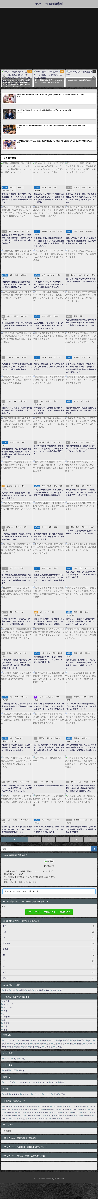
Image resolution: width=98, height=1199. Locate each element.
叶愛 (46, 1109)
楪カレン (85, 1112)
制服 (16, 275)
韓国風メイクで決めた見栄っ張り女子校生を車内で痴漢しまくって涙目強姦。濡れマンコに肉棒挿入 (17, 747)
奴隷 (90, 1040)
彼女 (48, 972)
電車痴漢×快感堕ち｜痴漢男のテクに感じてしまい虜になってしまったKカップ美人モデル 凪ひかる (81, 448)
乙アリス (18, 527)
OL (48, 938)
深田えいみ (40, 1115)
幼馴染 (22, 990)
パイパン (41, 696)
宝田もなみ (10, 527)
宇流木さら (6, 319)
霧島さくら (34, 1118)
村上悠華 (5, 615)
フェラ (48, 1094)
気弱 (14, 1070)
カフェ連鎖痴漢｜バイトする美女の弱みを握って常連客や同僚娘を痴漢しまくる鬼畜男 (17, 325)
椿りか (5, 404)
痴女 (23, 231)
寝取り (8, 781)
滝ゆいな (57, 738)
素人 (62, 990)
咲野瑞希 (50, 819)
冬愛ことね (38, 1109)
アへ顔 (60, 231)
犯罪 (75, 231)
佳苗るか (7, 1109)
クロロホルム (11, 1040)
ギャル (48, 978)
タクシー (7, 1007)
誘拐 (25, 1047)
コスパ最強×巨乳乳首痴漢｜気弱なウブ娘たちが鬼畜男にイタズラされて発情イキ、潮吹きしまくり (81, 706)
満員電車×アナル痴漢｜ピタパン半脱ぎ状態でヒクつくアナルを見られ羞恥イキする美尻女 (17, 495)
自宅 (11, 568)
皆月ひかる (6, 190)
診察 (18, 1047)
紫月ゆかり (77, 819)
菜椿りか (91, 187)
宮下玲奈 (5, 571)
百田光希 (41, 442)
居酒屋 (6, 1023)
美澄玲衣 (5, 489)
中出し (84, 187)
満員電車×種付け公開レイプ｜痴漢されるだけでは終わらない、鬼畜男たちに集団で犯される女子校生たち (81, 492)
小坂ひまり (70, 190)
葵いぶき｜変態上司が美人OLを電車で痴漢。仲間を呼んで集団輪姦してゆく (81, 281)
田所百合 (41, 738)
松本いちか (56, 1112)
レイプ (5, 278)
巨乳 (28, 231)
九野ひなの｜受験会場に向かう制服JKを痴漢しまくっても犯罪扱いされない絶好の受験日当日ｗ (16, 284)
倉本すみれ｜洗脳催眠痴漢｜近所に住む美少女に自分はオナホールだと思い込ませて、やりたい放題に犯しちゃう (49, 706)
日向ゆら (20, 1112)
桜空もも (76, 1112)
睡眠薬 (69, 823)
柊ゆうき (44, 231)
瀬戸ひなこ (17, 653)
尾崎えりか (18, 738)
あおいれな (22, 1106)
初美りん (12, 187)
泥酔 (41, 1043)
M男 (50, 187)
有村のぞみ (22, 401)
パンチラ (38, 1094)
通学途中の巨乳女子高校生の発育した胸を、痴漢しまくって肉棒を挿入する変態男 (81, 410)
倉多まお (17, 1109)
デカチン (26, 1094)
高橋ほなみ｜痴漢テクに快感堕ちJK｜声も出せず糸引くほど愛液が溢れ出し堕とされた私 (81, 574)
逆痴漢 (24, 357)
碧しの (78, 1115)
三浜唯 (12, 442)
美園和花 (14, 1118)
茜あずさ (24, 1118)
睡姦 (72, 1043)
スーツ (34, 1082)
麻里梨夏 (55, 1118)
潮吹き (37, 234)
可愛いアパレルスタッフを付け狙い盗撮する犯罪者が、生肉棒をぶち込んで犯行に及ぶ (17, 410)
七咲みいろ (6, 741)
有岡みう (86, 781)
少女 (43, 316)
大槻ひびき (65, 1109)
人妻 (48, 932)
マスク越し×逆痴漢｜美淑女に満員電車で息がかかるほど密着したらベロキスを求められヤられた (17, 536)
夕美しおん (54, 1109)
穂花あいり (87, 1115)
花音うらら (15, 741)
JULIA (13, 1106)
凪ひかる (74, 442)
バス (13, 190)
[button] (4, 78)
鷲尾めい (15, 819)
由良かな (69, 741)
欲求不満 (39, 990)
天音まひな (10, 357)
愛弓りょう (38, 615)
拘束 (27, 1043)
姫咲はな (9, 316)
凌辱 (43, 275)
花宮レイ (20, 187)
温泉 (77, 527)
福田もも (37, 190)
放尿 (7, 1070)
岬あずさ (84, 1109)
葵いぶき (86, 275)
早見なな (52, 231)
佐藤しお (92, 1106)
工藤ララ (84, 527)
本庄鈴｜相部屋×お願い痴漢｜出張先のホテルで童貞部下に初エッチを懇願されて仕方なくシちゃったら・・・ (17, 788)
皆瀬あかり (85, 738)
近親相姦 (48, 1047)
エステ (6, 1001)
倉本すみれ (49, 696)
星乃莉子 (16, 231)
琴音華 (89, 486)
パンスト (44, 1082)
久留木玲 (64, 1106)
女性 (48, 926)
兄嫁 (7, 990)
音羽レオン (45, 1118)
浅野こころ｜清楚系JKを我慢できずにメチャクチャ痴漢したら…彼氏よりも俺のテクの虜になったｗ (81, 621)
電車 (81, 316)
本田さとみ (52, 357)
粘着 (88, 1043)
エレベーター (9, 1004)
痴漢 (55, 527)
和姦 (22, 612)
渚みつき (50, 1115)
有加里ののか (44, 1112)
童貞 (56, 1094)
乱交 (60, 1040)
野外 (55, 401)
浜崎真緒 (30, 1115)
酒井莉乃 (9, 653)
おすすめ (15, 1094)
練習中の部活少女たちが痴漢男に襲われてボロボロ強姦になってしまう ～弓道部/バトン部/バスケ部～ (49, 829)
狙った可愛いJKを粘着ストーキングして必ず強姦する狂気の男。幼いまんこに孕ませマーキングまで (49, 325)
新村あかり (11, 1112)
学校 (5, 1020)
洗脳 (36, 700)
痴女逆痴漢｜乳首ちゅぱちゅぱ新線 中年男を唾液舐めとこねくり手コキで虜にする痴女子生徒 (49, 659)
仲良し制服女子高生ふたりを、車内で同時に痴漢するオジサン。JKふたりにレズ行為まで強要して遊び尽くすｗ (81, 747)
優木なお (49, 738)
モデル (81, 442)
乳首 (55, 187)
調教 (32, 1047)
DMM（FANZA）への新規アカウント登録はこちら (49, 912)
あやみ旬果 (33, 1106)
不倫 (44, 1040)
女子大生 (48, 943)
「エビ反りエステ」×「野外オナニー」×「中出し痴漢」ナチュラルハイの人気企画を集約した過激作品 (48, 284)
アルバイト (24, 316)
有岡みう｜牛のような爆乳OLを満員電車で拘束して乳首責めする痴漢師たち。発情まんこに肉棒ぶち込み (81, 788)
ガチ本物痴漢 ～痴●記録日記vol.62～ (49, 785)
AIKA (6, 1106)
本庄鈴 (28, 781)
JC (48, 955)
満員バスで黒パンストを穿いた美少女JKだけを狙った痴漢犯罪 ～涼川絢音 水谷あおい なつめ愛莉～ (81, 240)
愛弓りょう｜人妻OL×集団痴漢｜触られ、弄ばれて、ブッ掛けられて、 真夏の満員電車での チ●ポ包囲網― (49, 621)
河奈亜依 (11, 1115)
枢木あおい (66, 1112)
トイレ (6, 1011)
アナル (17, 486)
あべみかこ (50, 275)
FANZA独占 (70, 615)
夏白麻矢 (76, 357)
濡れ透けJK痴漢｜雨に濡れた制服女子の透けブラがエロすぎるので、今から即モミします (49, 536)
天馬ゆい (75, 1109)
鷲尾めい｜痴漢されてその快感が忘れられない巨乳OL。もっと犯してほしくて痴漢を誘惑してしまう (17, 829)
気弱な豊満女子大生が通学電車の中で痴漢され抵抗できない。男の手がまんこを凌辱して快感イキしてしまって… (81, 322)
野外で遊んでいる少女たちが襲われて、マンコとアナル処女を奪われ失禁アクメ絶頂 (49, 410)
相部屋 (15, 781)
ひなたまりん (45, 1106)
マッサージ (25, 1040)
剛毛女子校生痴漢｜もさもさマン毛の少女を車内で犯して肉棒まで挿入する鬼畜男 (49, 366)
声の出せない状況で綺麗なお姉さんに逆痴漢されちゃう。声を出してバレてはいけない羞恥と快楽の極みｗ (17, 366)
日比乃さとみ (31, 1112)
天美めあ (9, 486)
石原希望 (70, 1115)
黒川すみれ (65, 1118)
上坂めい (55, 1106)
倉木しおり (27, 1109)
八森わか (76, 187)
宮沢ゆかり (38, 278)
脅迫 (10, 231)
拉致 (20, 1043)
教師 (30, 990)
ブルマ (54, 1082)
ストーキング (22, 1082)
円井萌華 (5, 700)
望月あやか (38, 404)
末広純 (44, 187)
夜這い (82, 1040)
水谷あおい (89, 231)
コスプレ (9, 1082)
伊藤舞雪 (83, 1106)
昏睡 (91, 819)
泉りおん (20, 1115)
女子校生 (23, 275)
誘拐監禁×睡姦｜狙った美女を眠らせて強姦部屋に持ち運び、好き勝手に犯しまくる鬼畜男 (81, 829)
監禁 (55, 1043)
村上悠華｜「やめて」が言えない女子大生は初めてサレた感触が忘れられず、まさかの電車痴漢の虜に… (17, 621)
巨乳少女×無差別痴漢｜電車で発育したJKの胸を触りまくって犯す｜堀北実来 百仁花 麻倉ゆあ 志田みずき (48, 492)
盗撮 (48, 1043)
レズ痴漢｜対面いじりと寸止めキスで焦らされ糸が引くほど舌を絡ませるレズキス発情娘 (17, 706)
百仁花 (49, 486)
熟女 (48, 990)
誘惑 (4, 360)
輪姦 (15, 401)
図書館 (6, 1017)
